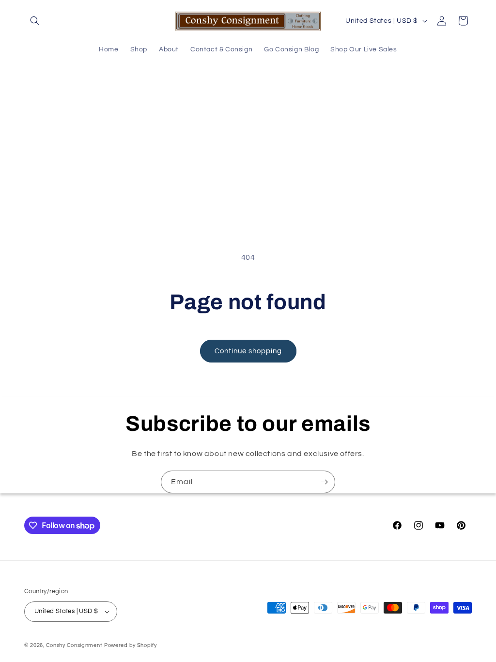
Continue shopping (248, 351)
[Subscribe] (324, 482)
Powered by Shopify (130, 645)
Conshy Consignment (74, 645)
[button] (35, 21)
